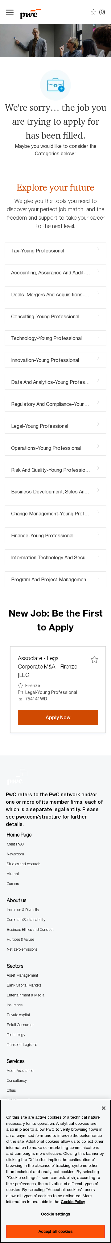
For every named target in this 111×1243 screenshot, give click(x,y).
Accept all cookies (55, 1231)
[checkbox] (94, 659)
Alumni (13, 873)
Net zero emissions (22, 949)
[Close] (103, 1108)
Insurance (15, 1005)
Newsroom (15, 854)
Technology (16, 1034)
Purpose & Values (20, 939)
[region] (55, 1171)
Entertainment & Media (25, 995)
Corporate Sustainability (26, 919)
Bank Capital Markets (24, 985)
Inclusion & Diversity (23, 909)
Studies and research (23, 864)
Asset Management (22, 975)
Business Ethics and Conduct (30, 929)
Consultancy (17, 1080)
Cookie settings (55, 1213)
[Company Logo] (37, 12)
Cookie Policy (73, 1201)
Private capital (18, 1015)
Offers (11, 1090)
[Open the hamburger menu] (10, 12)
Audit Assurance (20, 1070)
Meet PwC (15, 844)
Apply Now (72, 717)
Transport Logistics (22, 1044)
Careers (13, 883)
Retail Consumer (20, 1024)
